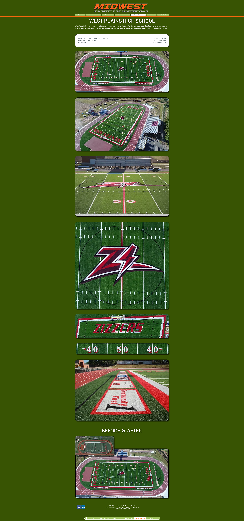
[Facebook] (79, 507)
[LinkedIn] (83, 507)
